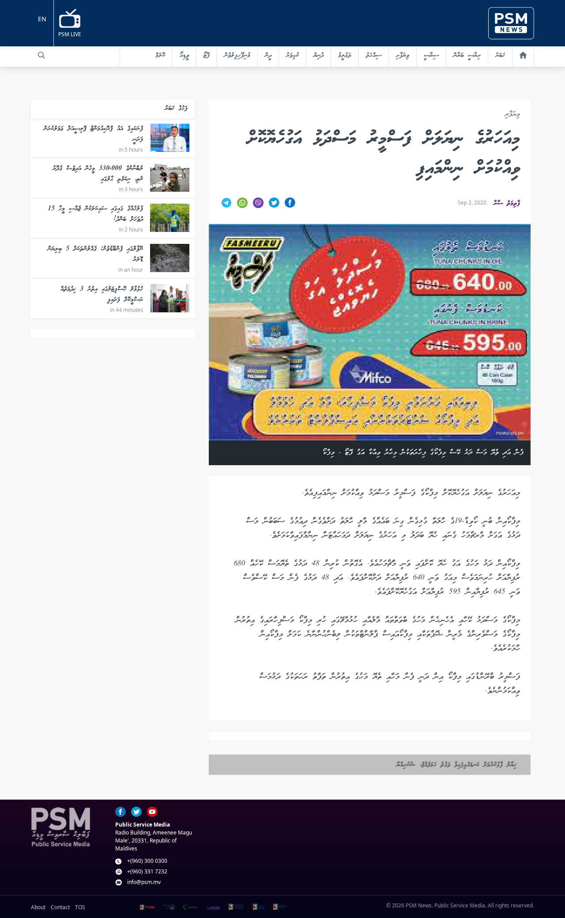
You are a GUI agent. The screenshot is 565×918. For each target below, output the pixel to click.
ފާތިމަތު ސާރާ (506, 203)
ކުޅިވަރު (292, 55)
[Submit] (41, 55)
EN (42, 19)
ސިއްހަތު (373, 55)
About (38, 907)
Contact (60, 907)
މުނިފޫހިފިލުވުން (237, 55)
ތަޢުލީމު (344, 55)
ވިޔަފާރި (402, 55)
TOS (80, 907)
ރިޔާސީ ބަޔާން (467, 55)
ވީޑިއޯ (184, 55)
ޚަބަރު (500, 55)
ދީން (268, 55)
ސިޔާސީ (431, 55)
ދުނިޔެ (318, 55)
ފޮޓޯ (206, 55)
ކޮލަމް (160, 55)
